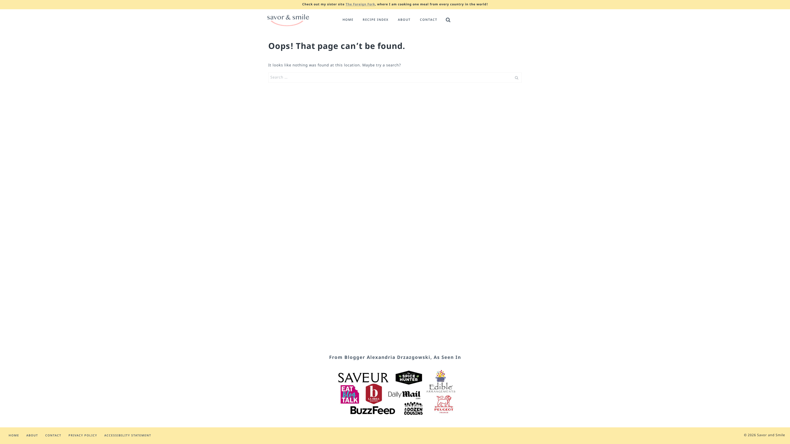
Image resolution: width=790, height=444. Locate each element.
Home (348, 20)
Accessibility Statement (127, 436)
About (404, 20)
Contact (428, 20)
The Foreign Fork (360, 5)
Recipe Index (376, 20)
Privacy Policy (83, 436)
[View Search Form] (448, 20)
